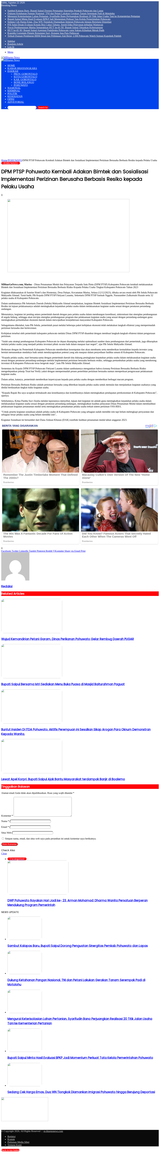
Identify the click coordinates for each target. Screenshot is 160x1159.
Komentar (7, 815)
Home (4, 160)
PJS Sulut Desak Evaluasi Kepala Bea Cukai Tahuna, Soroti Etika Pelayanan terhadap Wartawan (55, 24)
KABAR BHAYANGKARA (22, 68)
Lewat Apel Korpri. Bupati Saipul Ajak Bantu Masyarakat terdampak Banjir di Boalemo (63, 779)
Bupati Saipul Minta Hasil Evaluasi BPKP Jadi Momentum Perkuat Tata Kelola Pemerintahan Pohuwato (59, 19)
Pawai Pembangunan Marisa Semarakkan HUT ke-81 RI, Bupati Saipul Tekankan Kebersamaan (55, 27)
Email (5, 827)
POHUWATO (21, 85)
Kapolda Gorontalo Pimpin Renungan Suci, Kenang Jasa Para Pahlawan (43, 33)
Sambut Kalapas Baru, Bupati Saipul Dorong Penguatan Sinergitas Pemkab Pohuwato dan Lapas (55, 10)
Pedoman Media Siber (18, 1142)
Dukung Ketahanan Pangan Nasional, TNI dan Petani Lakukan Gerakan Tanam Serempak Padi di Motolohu (61, 13)
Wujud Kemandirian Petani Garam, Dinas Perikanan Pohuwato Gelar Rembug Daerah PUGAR (67, 639)
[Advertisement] (80, 135)
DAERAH (13, 71)
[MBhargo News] (10, 57)
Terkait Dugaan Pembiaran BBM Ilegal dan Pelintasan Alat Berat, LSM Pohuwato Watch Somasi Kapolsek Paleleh (64, 36)
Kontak (11, 1139)
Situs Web (6, 832)
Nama (5, 821)
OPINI (11, 99)
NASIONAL (14, 88)
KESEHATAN (15, 96)
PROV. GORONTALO (26, 74)
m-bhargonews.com (53, 1131)
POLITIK (12, 93)
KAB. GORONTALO (25, 79)
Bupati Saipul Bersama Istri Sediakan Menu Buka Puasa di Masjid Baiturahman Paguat (63, 684)
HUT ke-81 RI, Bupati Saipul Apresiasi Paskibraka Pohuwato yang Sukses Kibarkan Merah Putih (56, 30)
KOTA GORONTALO (25, 76)
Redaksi (6, 586)
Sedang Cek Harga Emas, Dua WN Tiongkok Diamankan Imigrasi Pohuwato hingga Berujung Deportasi (59, 22)
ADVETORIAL (16, 102)
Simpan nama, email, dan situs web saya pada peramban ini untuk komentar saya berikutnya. (50, 838)
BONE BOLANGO (24, 82)
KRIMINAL (14, 90)
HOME (11, 65)
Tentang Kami (15, 1145)
